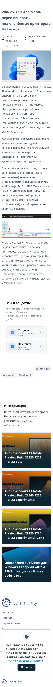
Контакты (8, 612)
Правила (7, 617)
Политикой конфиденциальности (24, 660)
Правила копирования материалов (23, 629)
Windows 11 (9, 375)
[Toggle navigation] (47, 682)
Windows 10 (25, 375)
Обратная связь (11, 623)
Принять (26, 667)
